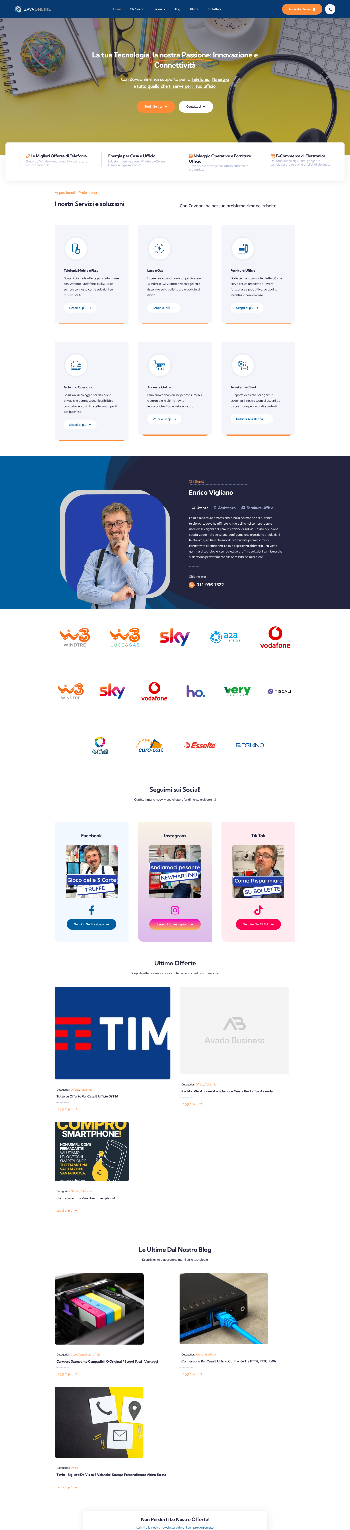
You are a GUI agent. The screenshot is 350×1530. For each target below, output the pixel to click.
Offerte (75, 1089)
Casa (74, 1354)
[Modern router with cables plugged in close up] (224, 1275)
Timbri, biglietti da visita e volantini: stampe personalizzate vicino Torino (111, 1475)
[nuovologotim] (112, 988)
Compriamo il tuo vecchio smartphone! (86, 1198)
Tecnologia (84, 1354)
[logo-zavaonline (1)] (33, 6)
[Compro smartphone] (92, 1123)
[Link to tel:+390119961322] (330, 9)
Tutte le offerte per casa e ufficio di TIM (87, 1096)
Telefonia (86, 1089)
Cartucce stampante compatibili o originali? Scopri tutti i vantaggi (107, 1361)
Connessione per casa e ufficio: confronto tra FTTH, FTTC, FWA (228, 1361)
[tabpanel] (237, 537)
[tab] (200, 507)
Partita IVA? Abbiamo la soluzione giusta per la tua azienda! (227, 1091)
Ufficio (96, 1354)
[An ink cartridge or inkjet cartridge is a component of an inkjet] (99, 1275)
